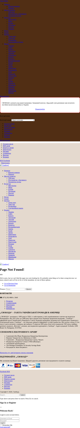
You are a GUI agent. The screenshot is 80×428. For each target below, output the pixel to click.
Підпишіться (4, 96)
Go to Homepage (10, 285)
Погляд (6, 34)
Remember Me (7, 425)
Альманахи (8, 133)
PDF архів (7, 125)
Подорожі (11, 25)
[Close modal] (1, 407)
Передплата (8, 129)
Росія (10, 79)
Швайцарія (12, 91)
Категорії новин (5, 120)
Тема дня (11, 38)
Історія (10, 23)
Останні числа (9, 124)
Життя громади (9, 10)
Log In (3, 423)
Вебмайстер (10, 308)
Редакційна (12, 40)
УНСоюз (11, 12)
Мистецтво (12, 19)
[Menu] (0, 167)
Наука (6, 31)
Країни (6, 44)
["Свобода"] (4, 165)
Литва (10, 66)
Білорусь (11, 59)
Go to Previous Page (11, 283)
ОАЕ (10, 72)
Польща (11, 78)
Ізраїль (10, 63)
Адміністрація (11, 303)
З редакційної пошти (15, 42)
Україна (11, 46)
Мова (10, 21)
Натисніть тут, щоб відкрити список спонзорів (16, 353)
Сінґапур (11, 83)
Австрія (11, 53)
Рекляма (7, 131)
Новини (7, 4)
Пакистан (11, 74)
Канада (10, 49)
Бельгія (10, 57)
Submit (23, 395)
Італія (10, 64)
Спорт (6, 32)
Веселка (7, 135)
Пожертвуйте (40, 109)
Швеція (11, 93)
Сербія (10, 81)
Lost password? (5, 427)
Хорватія (11, 89)
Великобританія (14, 61)
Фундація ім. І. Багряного (17, 14)
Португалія (12, 76)
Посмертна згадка (14, 16)
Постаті (11, 27)
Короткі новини (14, 6)
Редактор (9, 301)
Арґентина (12, 55)
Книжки (7, 137)
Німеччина (12, 68)
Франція (11, 87)
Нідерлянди (12, 70)
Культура (7, 17)
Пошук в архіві (9, 127)
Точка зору (12, 36)
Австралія (11, 51)
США (10, 48)
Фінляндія (12, 85)
